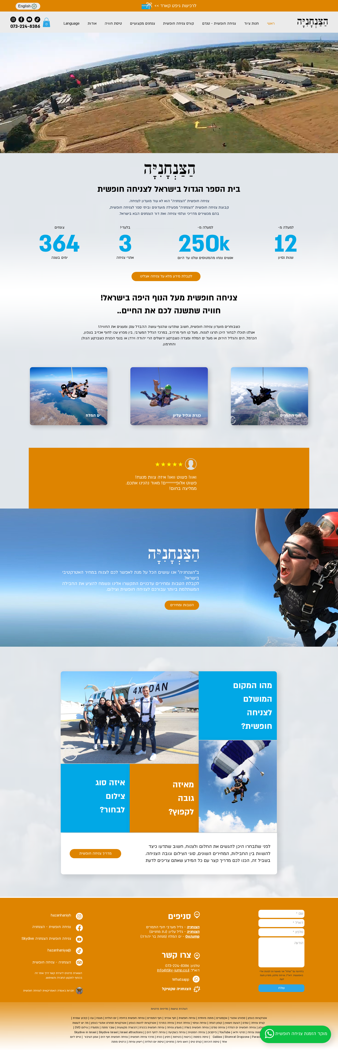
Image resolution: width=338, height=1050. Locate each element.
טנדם (245, 1023)
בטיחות (176, 1037)
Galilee (217, 1037)
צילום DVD (81, 1027)
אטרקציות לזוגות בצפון (142, 1023)
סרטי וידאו (239, 1032)
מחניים (170, 1042)
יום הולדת (110, 1018)
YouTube (224, 1032)
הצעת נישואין (232, 1023)
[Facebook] (21, 19)
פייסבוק (212, 1032)
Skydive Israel (108, 1032)
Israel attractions (131, 1032)
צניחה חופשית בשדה (196, 1027)
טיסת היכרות (211, 1042)
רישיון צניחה (136, 1042)
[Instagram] (13, 19)
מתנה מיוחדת (206, 1018)
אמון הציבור (91, 1037)
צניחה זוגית (183, 1023)
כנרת (159, 1037)
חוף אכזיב (170, 1018)
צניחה (226, 297)
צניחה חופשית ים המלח (242, 1027)
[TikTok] (37, 19)
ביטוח (187, 1037)
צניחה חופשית (187, 1018)
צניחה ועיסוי (199, 1023)
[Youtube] (79, 939)
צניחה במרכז (166, 1023)
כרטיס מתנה (118, 1042)
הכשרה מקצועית (127, 1027)
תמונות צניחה (255, 1032)
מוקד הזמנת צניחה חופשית (301, 1034)
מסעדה (94, 1027)
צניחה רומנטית (196, 1032)
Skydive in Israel (85, 1032)
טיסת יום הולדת (154, 1042)
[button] (46, 22)
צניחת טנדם (218, 1027)
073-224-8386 (177, 965)
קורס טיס (196, 1042)
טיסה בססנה (200, 1037)
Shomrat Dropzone (237, 1037)
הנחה (212, 1023)
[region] (95, 798)
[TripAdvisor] (79, 962)
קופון (218, 1023)
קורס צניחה (258, 1023)
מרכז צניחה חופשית (141, 1037)
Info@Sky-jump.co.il (173, 970)
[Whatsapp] (196, 979)
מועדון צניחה (174, 1027)
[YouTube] (29, 19)
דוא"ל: (194, 970)
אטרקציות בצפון (257, 1018)
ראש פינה (182, 1042)
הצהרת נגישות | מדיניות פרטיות (169, 1009)
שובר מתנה (108, 1027)
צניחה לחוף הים (156, 1032)
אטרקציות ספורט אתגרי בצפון (109, 1023)
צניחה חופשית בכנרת (151, 1027)
